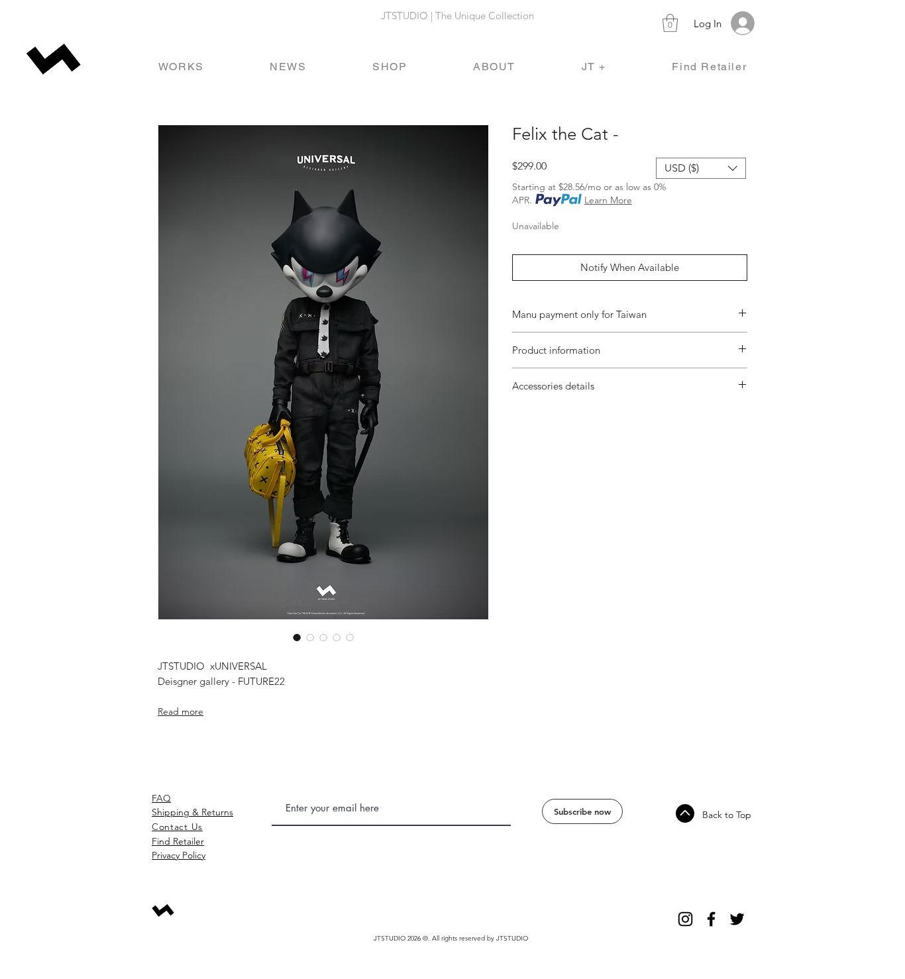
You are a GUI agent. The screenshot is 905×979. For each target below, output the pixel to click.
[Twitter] (737, 919)
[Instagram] (685, 919)
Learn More (608, 200)
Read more (180, 711)
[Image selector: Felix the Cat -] (296, 637)
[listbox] (701, 168)
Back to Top (726, 815)
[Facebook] (711, 919)
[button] (670, 23)
